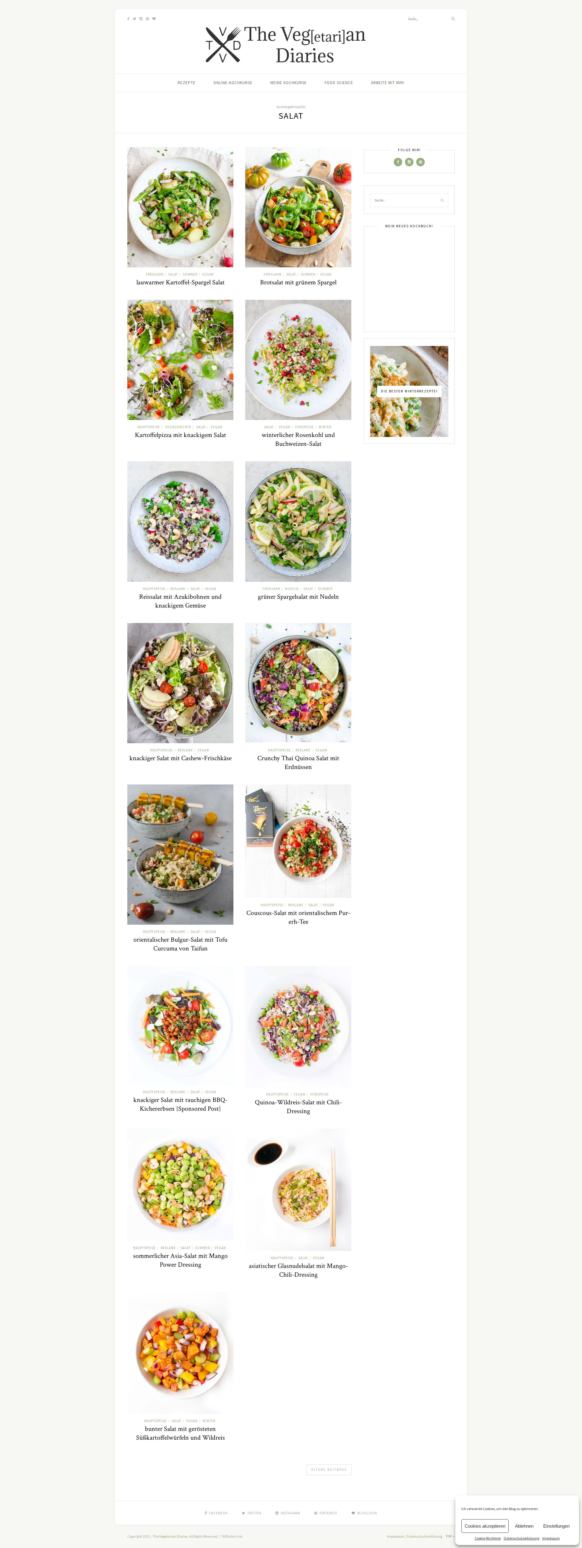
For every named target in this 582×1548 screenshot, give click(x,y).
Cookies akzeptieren (485, 1526)
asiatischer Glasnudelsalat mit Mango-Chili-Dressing (298, 1270)
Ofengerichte (178, 427)
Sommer (190, 274)
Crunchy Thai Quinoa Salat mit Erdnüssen (298, 762)
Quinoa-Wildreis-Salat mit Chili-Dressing (298, 1107)
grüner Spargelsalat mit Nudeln (298, 596)
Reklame (178, 589)
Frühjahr (154, 274)
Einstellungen (556, 1526)
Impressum (551, 1538)
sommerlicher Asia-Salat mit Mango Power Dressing (180, 1260)
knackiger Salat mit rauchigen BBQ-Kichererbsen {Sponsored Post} (180, 1104)
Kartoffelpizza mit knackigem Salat (180, 435)
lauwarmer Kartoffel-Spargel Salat (180, 282)
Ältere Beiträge (329, 1470)
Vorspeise (304, 427)
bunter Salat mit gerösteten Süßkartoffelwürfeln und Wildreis (180, 1433)
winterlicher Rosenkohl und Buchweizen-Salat (298, 439)
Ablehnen (524, 1526)
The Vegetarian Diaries (170, 1536)
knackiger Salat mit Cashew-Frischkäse (180, 758)
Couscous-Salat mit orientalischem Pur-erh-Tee (298, 917)
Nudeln (292, 589)
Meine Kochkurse (288, 82)
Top (449, 1536)
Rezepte (187, 82)
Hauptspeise (148, 427)
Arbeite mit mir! (387, 82)
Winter (325, 427)
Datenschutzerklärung (521, 1538)
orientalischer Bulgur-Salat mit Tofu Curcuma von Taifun (180, 944)
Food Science (339, 82)
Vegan (208, 274)
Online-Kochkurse (233, 82)
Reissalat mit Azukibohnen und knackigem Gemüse (180, 601)
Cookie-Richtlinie (488, 1538)
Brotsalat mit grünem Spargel (298, 282)
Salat (173, 274)
